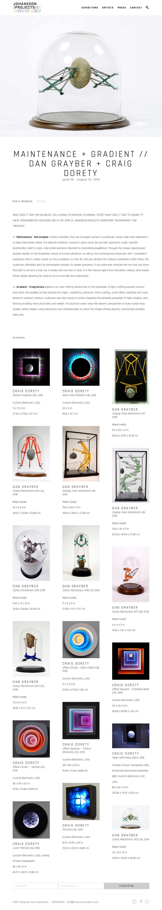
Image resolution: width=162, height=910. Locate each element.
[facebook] (141, 902)
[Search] (147, 7)
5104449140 (58, 902)
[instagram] (134, 902)
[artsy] (147, 902)
